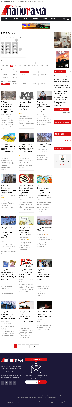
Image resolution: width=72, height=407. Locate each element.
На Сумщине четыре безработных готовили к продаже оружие (26, 316)
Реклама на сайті (50, 397)
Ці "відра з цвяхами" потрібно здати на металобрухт (61, 93)
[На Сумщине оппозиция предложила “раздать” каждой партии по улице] (8, 220)
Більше (53, 19)
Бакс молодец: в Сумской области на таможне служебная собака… (26, 190)
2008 (33, 65)
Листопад (5, 77)
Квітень (34, 72)
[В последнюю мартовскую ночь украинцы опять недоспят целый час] (44, 95)
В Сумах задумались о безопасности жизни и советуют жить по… (8, 274)
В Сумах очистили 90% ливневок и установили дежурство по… (8, 107)
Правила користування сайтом (26, 397)
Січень (5, 72)
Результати (66, 112)
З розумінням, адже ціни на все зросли (61, 98)
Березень (24, 72)
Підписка (61, 395)
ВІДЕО (34, 83)
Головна (6, 19)
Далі (35, 346)
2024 (11, 63)
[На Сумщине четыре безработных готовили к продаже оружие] (26, 305)
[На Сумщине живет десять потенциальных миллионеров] (26, 220)
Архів (43, 395)
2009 (29, 65)
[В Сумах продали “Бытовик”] (44, 220)
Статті (23, 395)
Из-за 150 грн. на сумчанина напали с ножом (44, 314)
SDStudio (66, 402)
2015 (3, 65)
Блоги (35, 19)
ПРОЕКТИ (43, 83)
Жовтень (43, 74)
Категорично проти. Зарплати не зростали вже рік (62, 87)
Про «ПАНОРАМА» (30, 1)
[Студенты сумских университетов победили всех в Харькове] (44, 263)
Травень (43, 72)
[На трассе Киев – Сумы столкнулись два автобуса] (26, 95)
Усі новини (68, 126)
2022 (20, 63)
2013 (11, 65)
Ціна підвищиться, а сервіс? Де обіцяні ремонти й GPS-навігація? (62, 103)
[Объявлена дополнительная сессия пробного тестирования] (8, 137)
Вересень (34, 74)
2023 (16, 63)
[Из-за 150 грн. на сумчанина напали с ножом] (44, 305)
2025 (7, 63)
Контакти (40, 1)
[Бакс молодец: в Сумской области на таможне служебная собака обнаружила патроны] (26, 178)
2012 (16, 65)
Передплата (20, 1)
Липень (15, 74)
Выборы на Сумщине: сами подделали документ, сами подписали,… (44, 190)
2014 (7, 65)
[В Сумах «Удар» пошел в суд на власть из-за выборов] (26, 263)
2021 (25, 63)
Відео (32, 395)
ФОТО (24, 83)
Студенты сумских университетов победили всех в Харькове (44, 274)
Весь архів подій (68, 168)
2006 (42, 65)
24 (31, 346)
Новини (16, 19)
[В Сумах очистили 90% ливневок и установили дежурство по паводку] (8, 95)
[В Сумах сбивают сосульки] (44, 137)
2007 (38, 65)
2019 (34, 63)
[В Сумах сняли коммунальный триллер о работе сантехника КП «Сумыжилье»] (26, 137)
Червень (5, 74)
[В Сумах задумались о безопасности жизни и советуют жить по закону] (8, 263)
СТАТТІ (15, 83)
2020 (29, 63)
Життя (26, 19)
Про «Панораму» (51, 395)
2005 (47, 65)
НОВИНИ (5, 83)
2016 (47, 63)
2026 (3, 63)
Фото (27, 395)
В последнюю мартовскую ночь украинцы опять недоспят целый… (44, 107)
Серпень (24, 74)
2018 (38, 63)
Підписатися (42, 382)
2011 (20, 65)
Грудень (15, 77)
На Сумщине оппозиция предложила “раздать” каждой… (6, 232)
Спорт (45, 19)
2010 (25, 65)
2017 (42, 63)
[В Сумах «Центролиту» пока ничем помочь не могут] (8, 305)
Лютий (15, 72)
